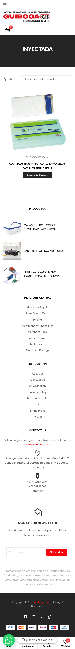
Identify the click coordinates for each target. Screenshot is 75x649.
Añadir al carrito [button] (37, 175)
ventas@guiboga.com (37, 444)
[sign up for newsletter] (38, 512)
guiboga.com (42, 602)
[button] (9, 640)
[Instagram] (42, 617)
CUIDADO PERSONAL (37, 157)
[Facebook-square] (26, 617)
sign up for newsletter (37, 523)
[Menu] (8, 4)
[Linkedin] (34, 617)
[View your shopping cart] (7, 30)
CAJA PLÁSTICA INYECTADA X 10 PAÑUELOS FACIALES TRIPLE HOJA (37, 166)
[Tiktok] (50, 617)
